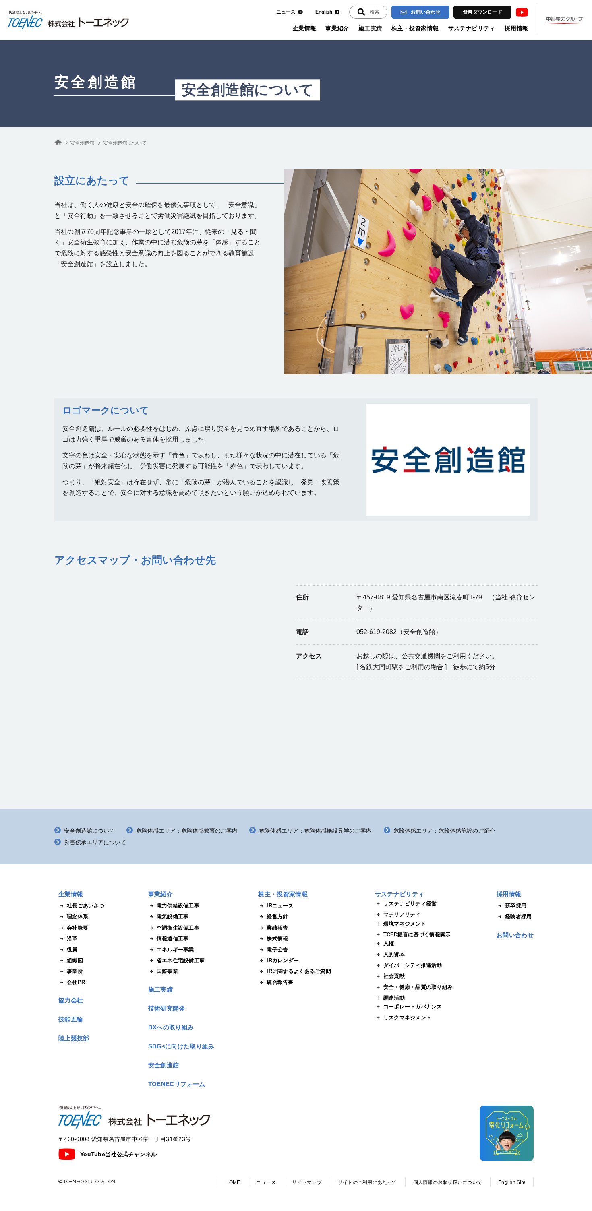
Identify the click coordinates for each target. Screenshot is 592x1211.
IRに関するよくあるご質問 (299, 971)
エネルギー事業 (175, 949)
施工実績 (370, 28)
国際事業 (167, 971)
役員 (72, 949)
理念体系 (77, 916)
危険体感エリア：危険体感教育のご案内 (187, 830)
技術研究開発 (166, 1008)
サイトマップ (306, 1182)
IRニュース (280, 906)
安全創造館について (89, 830)
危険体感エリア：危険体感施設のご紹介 (444, 830)
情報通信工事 (173, 939)
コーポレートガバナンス (412, 1007)
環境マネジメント (404, 924)
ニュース (286, 12)
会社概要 (77, 928)
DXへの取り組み (171, 1027)
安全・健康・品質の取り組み (418, 987)
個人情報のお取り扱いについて (447, 1182)
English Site (512, 1182)
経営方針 (277, 916)
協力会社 (70, 1000)
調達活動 (394, 998)
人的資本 (394, 954)
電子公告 (277, 949)
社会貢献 (394, 976)
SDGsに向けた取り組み (181, 1046)
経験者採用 (518, 916)
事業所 (75, 971)
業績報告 (277, 928)
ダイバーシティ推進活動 (412, 965)
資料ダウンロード (482, 12)
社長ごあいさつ (85, 906)
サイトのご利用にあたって (367, 1182)
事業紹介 (337, 28)
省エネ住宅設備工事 (181, 960)
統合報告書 (280, 982)
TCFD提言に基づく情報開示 (417, 935)
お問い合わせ (425, 12)
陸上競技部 (73, 1038)
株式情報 (277, 939)
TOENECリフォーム (176, 1084)
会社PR (76, 982)
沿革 (72, 939)
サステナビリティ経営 (410, 904)
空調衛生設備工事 (178, 928)
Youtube (521, 12)
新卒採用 (515, 906)
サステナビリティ (472, 28)
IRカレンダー (283, 960)
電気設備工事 (173, 916)
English (323, 12)
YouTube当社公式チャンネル (118, 1154)
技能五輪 (70, 1019)
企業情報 (305, 28)
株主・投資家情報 (415, 28)
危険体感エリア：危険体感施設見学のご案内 (315, 830)
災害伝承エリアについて (95, 842)
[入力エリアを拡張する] (368, 12)
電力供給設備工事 (178, 906)
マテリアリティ (402, 914)
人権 (388, 943)
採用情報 (516, 28)
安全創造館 (96, 82)
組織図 (75, 960)
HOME (232, 1182)
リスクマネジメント (407, 1018)
